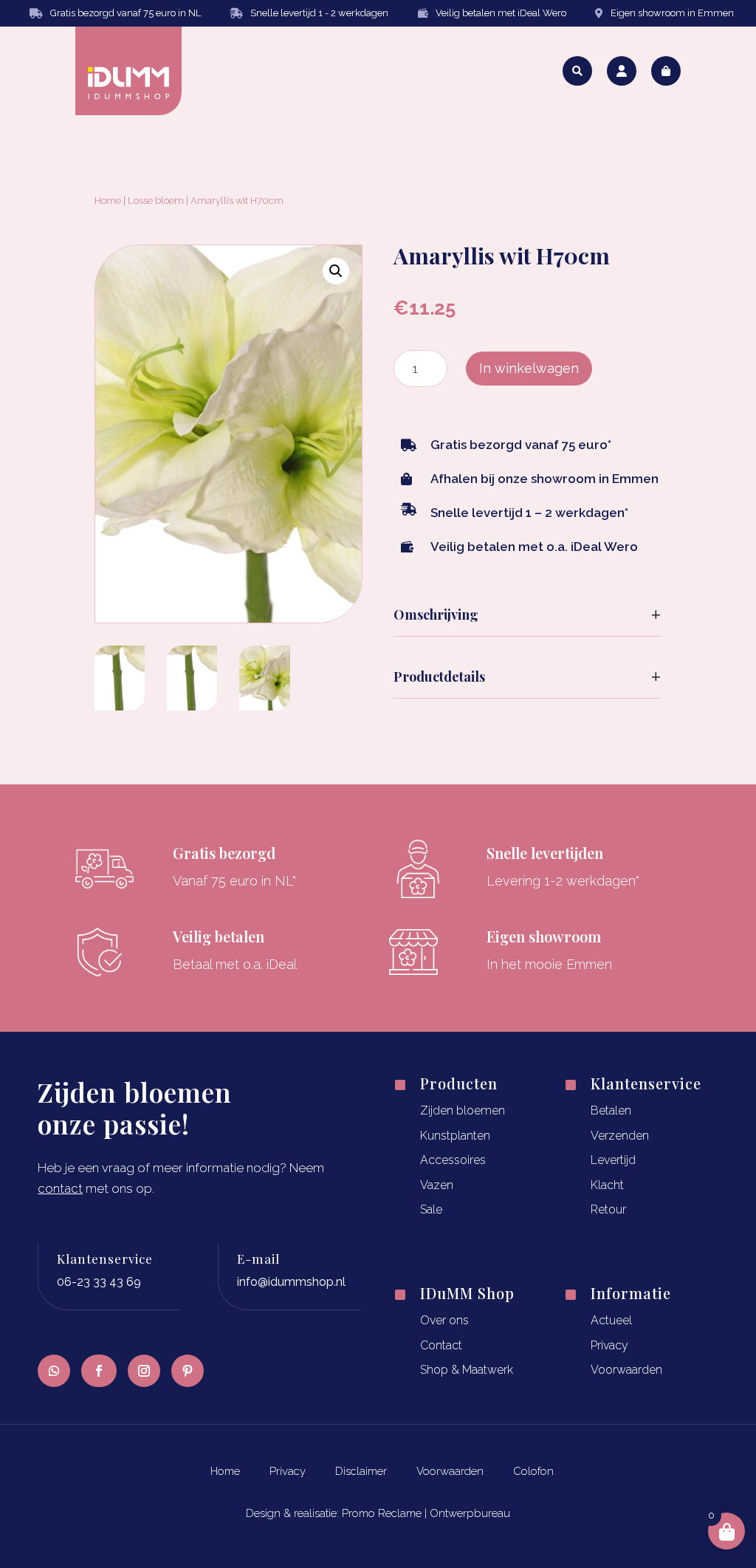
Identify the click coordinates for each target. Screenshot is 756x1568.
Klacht (607, 1185)
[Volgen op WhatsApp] (54, 1371)
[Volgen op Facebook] (99, 1371)
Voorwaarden (626, 1370)
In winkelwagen (529, 368)
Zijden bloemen (462, 1110)
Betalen (611, 1110)
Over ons (444, 1320)
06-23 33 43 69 (99, 1282)
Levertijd (613, 1160)
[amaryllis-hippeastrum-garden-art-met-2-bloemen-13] (264, 705)
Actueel (611, 1320)
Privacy (609, 1345)
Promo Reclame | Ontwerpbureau (426, 1513)
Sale (431, 1209)
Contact (441, 1345)
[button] (336, 271)
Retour (608, 1209)
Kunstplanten (455, 1136)
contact (60, 1188)
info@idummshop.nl (291, 1282)
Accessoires (453, 1160)
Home (107, 200)
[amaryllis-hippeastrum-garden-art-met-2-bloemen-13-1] (119, 705)
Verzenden (620, 1136)
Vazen (436, 1185)
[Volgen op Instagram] (144, 1371)
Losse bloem (156, 200)
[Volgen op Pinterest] (187, 1371)
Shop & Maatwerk (466, 1370)
